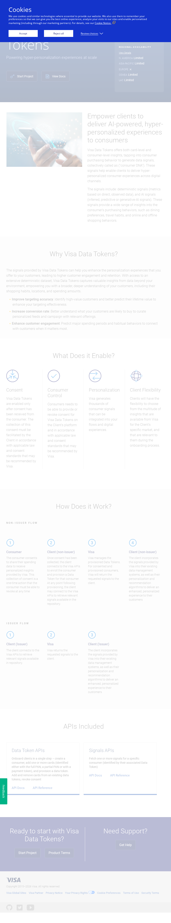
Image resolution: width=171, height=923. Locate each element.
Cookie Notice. (103, 23)
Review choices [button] (89, 33)
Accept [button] (23, 33)
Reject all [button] (58, 33)
